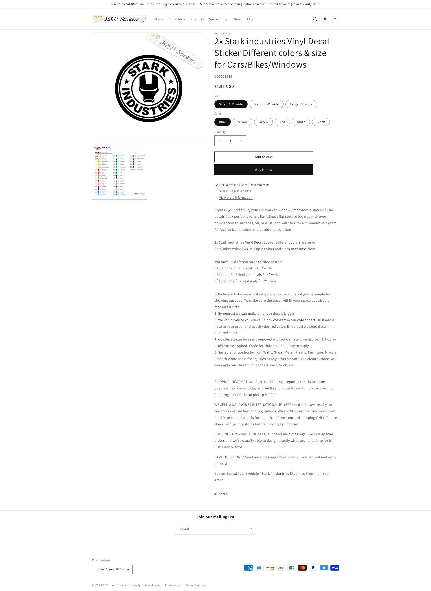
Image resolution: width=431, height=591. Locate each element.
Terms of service (195, 585)
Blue (222, 122)
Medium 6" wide (266, 104)
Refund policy (153, 585)
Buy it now (263, 169)
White (301, 122)
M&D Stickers (109, 585)
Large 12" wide (301, 104)
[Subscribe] (251, 529)
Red (282, 122)
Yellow (242, 122)
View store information (236, 198)
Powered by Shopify (129, 585)
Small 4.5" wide (231, 104)
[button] (315, 19)
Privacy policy (173, 585)
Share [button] (223, 494)
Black (321, 122)
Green (263, 122)
